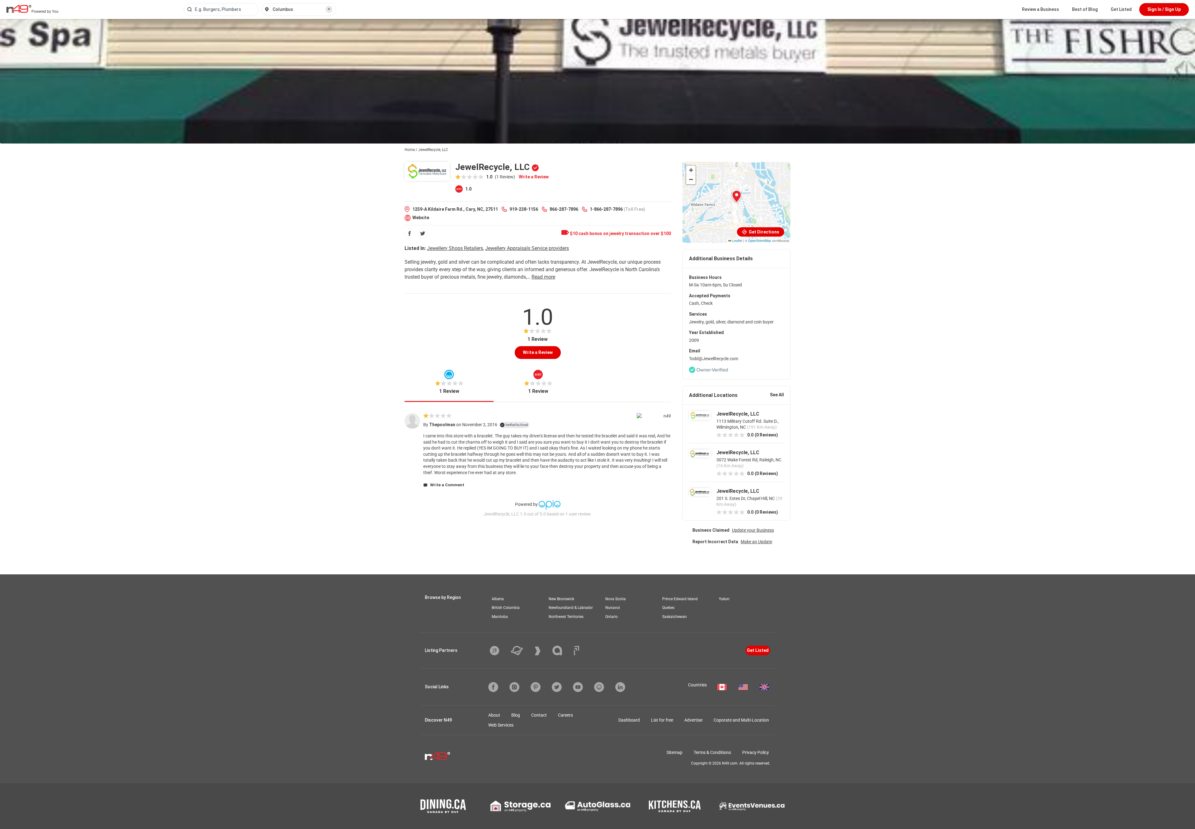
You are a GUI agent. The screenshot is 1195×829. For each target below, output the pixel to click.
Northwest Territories (566, 617)
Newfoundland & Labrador (571, 607)
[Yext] (499, 650)
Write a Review (534, 176)
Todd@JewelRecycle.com (713, 358)
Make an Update (756, 541)
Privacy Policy (755, 752)
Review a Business (1040, 9)
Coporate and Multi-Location (741, 720)
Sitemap (674, 752)
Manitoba (500, 617)
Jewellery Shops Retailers (455, 248)
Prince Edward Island (680, 599)
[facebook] (410, 233)
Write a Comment (446, 485)
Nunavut (612, 607)
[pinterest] (535, 687)
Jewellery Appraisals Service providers (527, 248)
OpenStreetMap (759, 240)
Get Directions (763, 231)
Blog (515, 715)
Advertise (693, 720)
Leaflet (736, 240)
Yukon (724, 599)
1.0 (467, 188)
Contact (539, 715)
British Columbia (506, 607)
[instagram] (514, 687)
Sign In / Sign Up (1164, 9)
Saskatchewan (674, 617)
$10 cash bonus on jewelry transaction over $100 (620, 233)
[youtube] (578, 687)
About (494, 715)
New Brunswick (561, 599)
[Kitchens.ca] (675, 806)
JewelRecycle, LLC (737, 414)
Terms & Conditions (712, 752)
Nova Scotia (615, 599)
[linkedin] (620, 687)
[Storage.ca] (520, 806)
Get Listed (1121, 9)
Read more (543, 277)
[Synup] (542, 651)
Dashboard (629, 720)
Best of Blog (1085, 9)
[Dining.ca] (443, 806)
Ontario (611, 617)
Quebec (668, 607)
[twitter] (423, 233)
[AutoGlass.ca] (597, 806)
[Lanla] (562, 650)
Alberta (498, 599)
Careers (565, 715)
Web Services (500, 725)
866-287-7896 (564, 209)
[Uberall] (521, 650)
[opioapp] (599, 687)
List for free (662, 720)
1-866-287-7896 (606, 209)
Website (420, 217)
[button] (736, 196)
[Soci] (576, 650)
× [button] (329, 9)
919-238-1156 (523, 209)
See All (777, 394)
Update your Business (753, 530)
